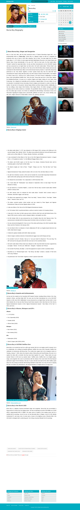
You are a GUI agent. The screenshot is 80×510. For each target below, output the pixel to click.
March (43, 497)
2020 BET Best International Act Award (27, 448)
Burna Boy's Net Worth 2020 (14, 451)
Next (71, 6)
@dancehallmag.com (16, 402)
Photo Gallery (25, 26)
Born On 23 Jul (62, 31)
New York (26, 493)
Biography (10, 26)
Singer (29, 11)
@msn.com (13, 127)
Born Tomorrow (59, 1)
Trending (65, 1)
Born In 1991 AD (62, 35)
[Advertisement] (31, 41)
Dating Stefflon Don (42, 448)
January (43, 493)
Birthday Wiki (9, 1)
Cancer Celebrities (62, 39)
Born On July (61, 33)
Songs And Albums (12, 448)
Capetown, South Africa (29, 497)
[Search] (47, 1)
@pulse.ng (13, 290)
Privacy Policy (21, 505)
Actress (8, 498)
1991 (47, 14)
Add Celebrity (70, 1)
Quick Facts (17, 26)
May (42, 500)
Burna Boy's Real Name (27, 451)
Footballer (9, 497)
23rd (44, 14)
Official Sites (32, 26)
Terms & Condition (14, 505)
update (23, 454)
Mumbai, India (27, 495)
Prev (61, 6)
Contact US (27, 505)
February (43, 495)
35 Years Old (43, 19)
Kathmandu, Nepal (28, 498)
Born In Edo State (62, 37)
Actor (8, 493)
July (42, 14)
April (42, 498)
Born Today (53, 1)
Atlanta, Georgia (27, 500)
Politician (9, 500)
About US (8, 505)
